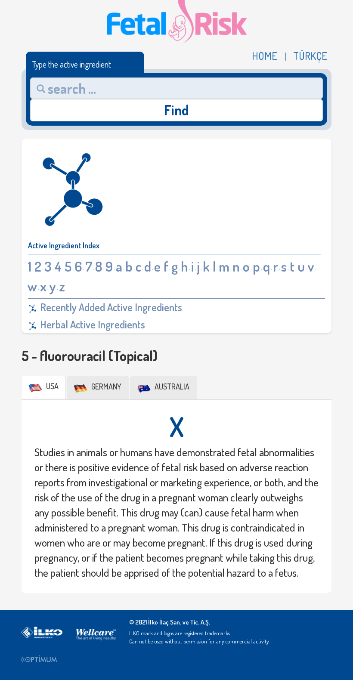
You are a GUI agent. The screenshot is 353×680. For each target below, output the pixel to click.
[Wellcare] (95, 632)
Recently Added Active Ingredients (110, 307)
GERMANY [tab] (105, 386)
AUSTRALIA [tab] (171, 386)
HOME (264, 55)
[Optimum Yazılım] (42, 658)
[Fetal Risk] (177, 20)
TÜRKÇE (310, 55)
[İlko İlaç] (42, 632)
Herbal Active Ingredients (91, 324)
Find (176, 110)
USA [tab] (51, 386)
